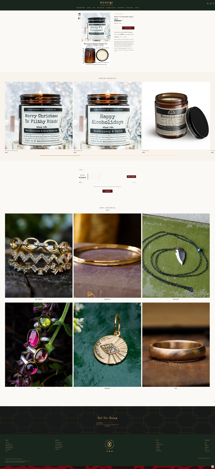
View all (107, 209)
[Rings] (39, 345)
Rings (38, 388)
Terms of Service (206, 458)
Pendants (107, 388)
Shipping (125, 37)
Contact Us (57, 449)
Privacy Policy (200, 458)
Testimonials (207, 451)
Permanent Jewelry (111, 7)
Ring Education (100, 7)
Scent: (115, 23)
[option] (79, 15)
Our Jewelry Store (9, 444)
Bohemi (9, 459)
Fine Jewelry (38, 299)
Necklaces (176, 299)
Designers (158, 446)
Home (115, 14)
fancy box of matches (122, 48)
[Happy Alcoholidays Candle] (107, 115)
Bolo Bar (157, 442)
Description (116, 37)
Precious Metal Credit (59, 446)
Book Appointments (58, 447)
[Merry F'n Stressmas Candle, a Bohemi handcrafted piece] (79, 14)
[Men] (176, 345)
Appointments (121, 7)
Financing (206, 446)
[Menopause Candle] (176, 115)
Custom (137, 7)
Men (176, 388)
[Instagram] (107, 451)
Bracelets (107, 299)
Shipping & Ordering (9, 446)
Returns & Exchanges (9, 447)
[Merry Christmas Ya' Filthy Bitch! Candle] (39, 115)
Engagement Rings (80, 7)
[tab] (117, 37)
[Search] (208, 3)
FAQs (206, 449)
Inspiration (207, 447)
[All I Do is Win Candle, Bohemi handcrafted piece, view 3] (79, 18)
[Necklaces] (176, 255)
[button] (8, 116)
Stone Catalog (129, 7)
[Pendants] (107, 345)
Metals (206, 444)
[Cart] (213, 3)
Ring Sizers (158, 449)
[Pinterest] (109, 451)
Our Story (7, 442)
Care (121, 37)
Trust (6, 451)
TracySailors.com (19, 459)
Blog (205, 442)
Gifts (94, 7)
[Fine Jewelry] (39, 255)
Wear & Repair (8, 449)
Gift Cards (158, 447)
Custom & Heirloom (58, 444)
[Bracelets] (107, 255)
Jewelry (89, 7)
